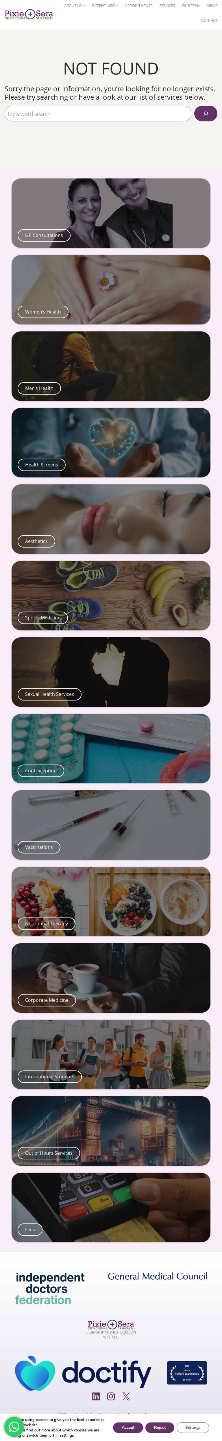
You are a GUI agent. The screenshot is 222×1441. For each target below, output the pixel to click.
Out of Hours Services (49, 1153)
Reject (160, 1427)
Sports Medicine (42, 617)
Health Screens (41, 464)
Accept (128, 1427)
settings (67, 1435)
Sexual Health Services (49, 694)
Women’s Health (43, 311)
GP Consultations (44, 235)
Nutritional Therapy (46, 923)
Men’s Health (39, 388)
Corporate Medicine (47, 1000)
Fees (30, 1229)
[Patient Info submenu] (117, 5)
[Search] (205, 113)
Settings (193, 1427)
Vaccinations (39, 847)
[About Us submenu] (84, 5)
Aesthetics (36, 541)
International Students (49, 1076)
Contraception (41, 770)
